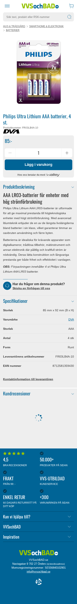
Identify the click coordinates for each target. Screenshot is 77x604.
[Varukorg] (71, 6)
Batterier (13, 30)
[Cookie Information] (39, 582)
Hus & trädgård (14, 26)
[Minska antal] (10, 153)
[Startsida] (40, 6)
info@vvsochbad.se (38, 571)
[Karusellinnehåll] (38, 72)
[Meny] (7, 6)
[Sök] (69, 16)
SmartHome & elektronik (46, 26)
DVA (71, 319)
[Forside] (38, 553)
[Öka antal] (67, 153)
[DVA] (11, 131)
